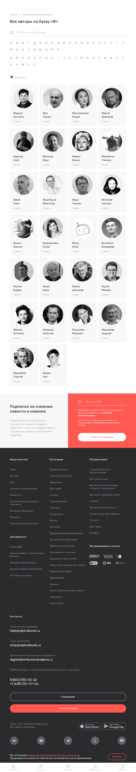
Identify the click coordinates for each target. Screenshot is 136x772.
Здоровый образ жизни (63, 559)
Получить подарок (102, 437)
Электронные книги (61, 476)
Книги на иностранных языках (66, 590)
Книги (13, 469)
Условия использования (23, 489)
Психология (56, 514)
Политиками (85, 423)
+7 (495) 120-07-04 (24, 684)
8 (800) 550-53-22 (23, 680)
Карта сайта (57, 603)
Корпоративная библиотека (26, 569)
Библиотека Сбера (61, 571)
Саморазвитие (58, 501)
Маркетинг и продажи (62, 546)
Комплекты (56, 597)
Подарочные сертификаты (105, 514)
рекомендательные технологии (61, 755)
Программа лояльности (103, 507)
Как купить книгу (99, 479)
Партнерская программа (24, 523)
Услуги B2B (16, 547)
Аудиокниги (56, 482)
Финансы (55, 527)
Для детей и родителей (63, 540)
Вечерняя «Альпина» (21, 511)
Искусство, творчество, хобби (67, 565)
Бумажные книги (59, 469)
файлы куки (34, 755)
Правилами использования (107, 423)
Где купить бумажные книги (105, 495)
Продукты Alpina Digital (23, 563)
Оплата (94, 520)
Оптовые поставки (21, 575)
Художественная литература (66, 533)
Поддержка (68, 697)
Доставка (95, 527)
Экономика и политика (62, 552)
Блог (12, 482)
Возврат (94, 533)
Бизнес (54, 520)
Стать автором (68, 708)
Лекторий (55, 489)
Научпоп (54, 508)
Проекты (15, 517)
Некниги (54, 584)
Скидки (54, 495)
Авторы (14, 476)
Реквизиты (16, 495)
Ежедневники (57, 578)
